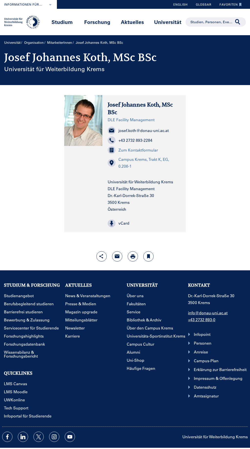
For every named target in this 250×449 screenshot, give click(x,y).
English (180, 4)
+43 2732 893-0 (201, 319)
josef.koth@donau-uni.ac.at (143, 130)
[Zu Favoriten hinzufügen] (148, 256)
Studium (62, 22)
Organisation (34, 42)
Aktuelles (132, 22)
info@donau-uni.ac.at (208, 312)
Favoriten (227, 5)
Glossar (201, 5)
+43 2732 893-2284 (135, 140)
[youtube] (70, 437)
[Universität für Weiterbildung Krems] (23, 21)
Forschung (97, 22)
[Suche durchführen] (237, 22)
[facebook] (7, 437)
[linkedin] (23, 437)
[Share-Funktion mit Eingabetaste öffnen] (101, 256)
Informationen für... (23, 4)
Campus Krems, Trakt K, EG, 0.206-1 (143, 163)
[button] (144, 223)
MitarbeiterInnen (59, 42)
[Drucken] (133, 256)
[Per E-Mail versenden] (117, 256)
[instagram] (54, 437)
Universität (167, 22)
